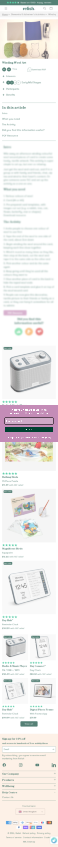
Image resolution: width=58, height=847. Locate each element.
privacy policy (44, 437)
